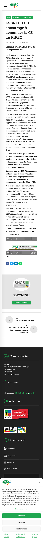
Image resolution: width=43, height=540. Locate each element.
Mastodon (18, 393)
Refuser (21, 522)
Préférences (21, 529)
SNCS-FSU (11, 42)
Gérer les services (21, 509)
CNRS (8, 17)
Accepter (21, 516)
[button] (39, 483)
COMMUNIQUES (27, 17)
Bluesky (25, 393)
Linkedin (32, 393)
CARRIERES (16, 17)
